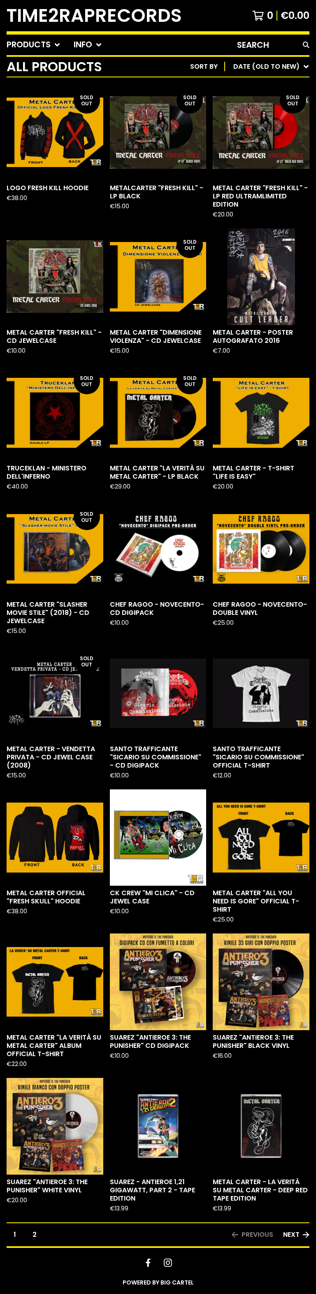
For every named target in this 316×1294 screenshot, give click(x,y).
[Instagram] (168, 1262)
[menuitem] (33, 45)
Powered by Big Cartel (158, 1282)
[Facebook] (148, 1262)
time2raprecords (94, 16)
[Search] (306, 45)
